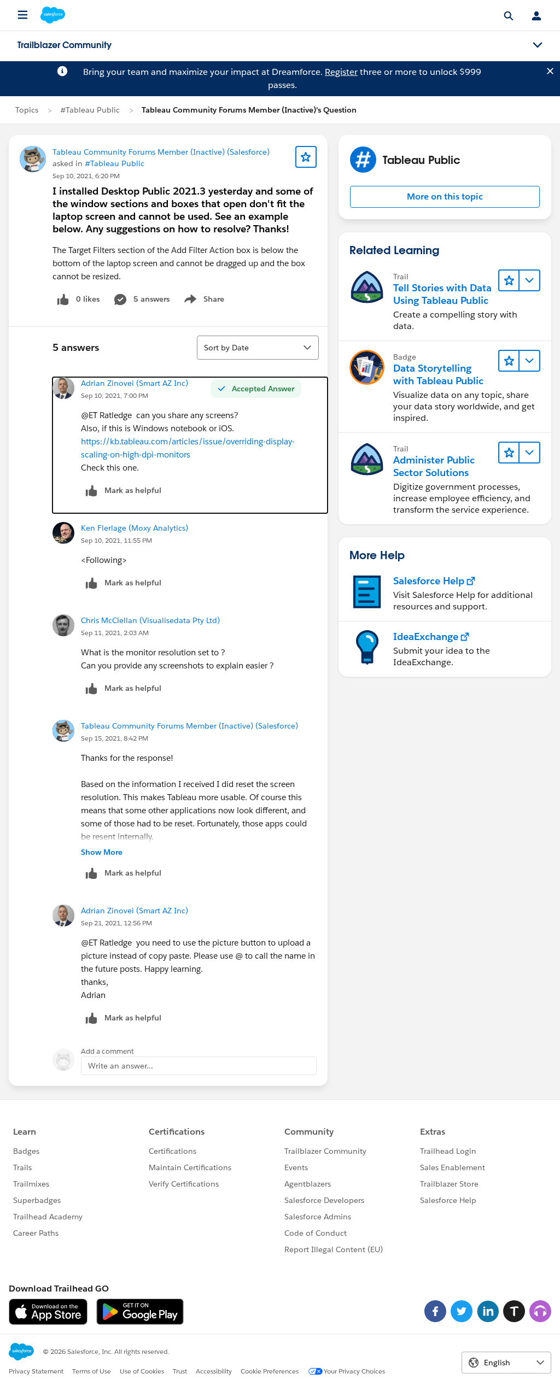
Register (341, 72)
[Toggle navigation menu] (537, 45)
